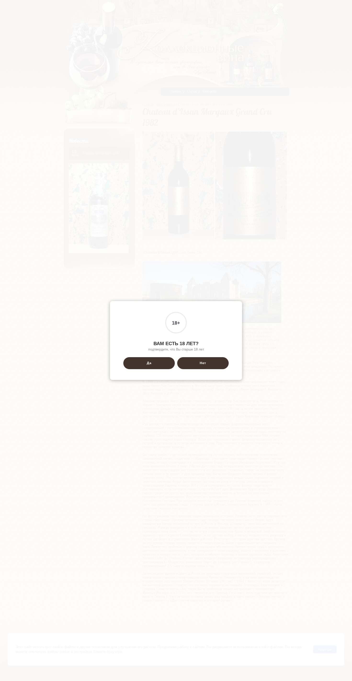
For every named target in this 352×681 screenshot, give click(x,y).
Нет (203, 363)
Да (149, 363)
